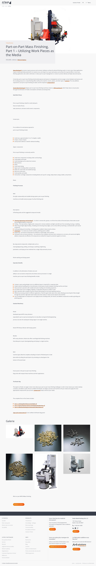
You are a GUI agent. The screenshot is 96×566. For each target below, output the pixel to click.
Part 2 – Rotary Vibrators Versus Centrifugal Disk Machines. (29, 405)
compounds (50, 82)
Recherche (28, 540)
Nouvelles (27, 542)
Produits (28, 518)
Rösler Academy (6, 548)
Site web (76, 549)
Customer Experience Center (9, 553)
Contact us (36, 390)
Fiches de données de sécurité (32, 551)
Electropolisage (29, 525)
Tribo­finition (28, 520)
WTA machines (57, 88)
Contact (76, 531)
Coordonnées (78, 563)
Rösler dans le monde (7, 525)
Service (3, 542)
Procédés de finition (30, 529)
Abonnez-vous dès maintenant (57, 546)
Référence (4, 555)
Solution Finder (76, 2)
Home (3, 6)
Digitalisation (5, 551)
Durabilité (4, 527)
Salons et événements (30, 548)
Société (4, 520)
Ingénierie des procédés (8, 546)
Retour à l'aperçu (22, 60)
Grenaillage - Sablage (30, 523)
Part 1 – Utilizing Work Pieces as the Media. (25, 404)
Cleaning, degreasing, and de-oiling (23, 220)
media (66, 81)
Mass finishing (16, 70)
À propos (5, 518)
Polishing (17, 231)
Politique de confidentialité (88, 563)
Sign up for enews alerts (19, 412)
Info (26, 537)
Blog (6, 6)
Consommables (29, 527)
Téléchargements (29, 553)
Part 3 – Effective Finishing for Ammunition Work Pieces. (28, 407)
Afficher (52, 529)
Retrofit (4, 544)
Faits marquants (6, 523)
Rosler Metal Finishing (18, 88)
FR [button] (83, 2)
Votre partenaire (7, 537)
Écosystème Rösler (6, 540)
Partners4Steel (5, 557)
